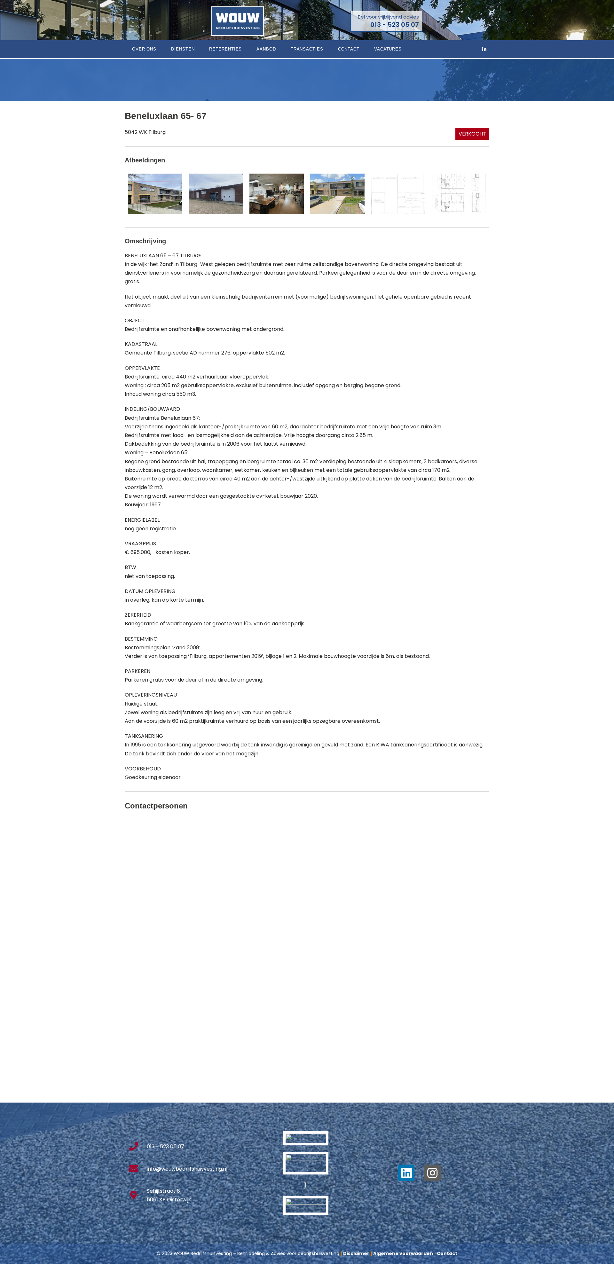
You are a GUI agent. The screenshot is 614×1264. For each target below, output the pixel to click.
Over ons (144, 49)
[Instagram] (432, 1173)
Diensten (182, 49)
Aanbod (266, 49)
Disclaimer (356, 1253)
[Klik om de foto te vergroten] (155, 193)
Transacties (307, 49)
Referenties (225, 49)
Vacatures (388, 49)
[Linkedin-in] (484, 49)
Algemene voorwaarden (403, 1253)
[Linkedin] (406, 1173)
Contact (348, 49)
